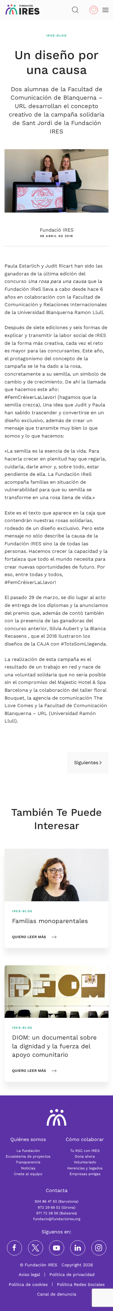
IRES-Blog (56, 35)
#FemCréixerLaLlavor (30, 397)
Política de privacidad (72, 1274)
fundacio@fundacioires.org (56, 1219)
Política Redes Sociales (81, 1284)
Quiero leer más (29, 937)
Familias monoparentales (50, 921)
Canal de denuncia (56, 1294)
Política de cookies (28, 1284)
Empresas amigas (85, 1174)
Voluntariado (85, 1162)
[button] (75, 10)
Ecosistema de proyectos (28, 1156)
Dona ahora (85, 1156)
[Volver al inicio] (23, 10)
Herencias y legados (84, 1168)
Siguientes (86, 762)
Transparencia (28, 1162)
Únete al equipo (28, 1174)
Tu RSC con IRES (85, 1151)
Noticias (28, 1168)
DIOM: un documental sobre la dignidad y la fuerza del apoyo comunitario (54, 1046)
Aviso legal (29, 1274)
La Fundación (28, 1151)
